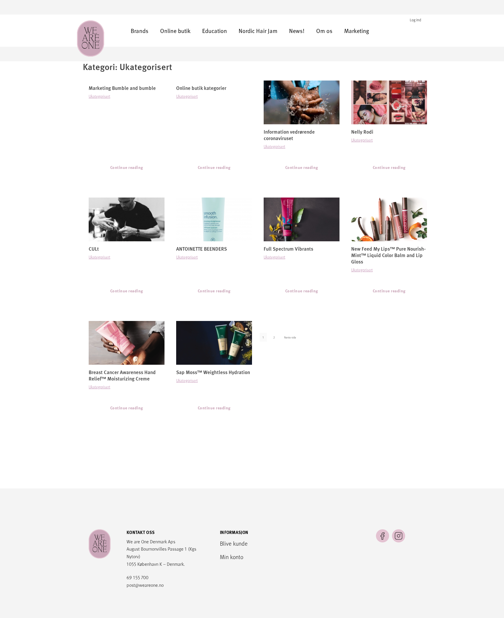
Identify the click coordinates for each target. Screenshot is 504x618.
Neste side (290, 337)
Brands (139, 30)
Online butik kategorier (201, 88)
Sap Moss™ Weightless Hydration (213, 372)
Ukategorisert (99, 96)
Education (214, 30)
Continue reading (126, 167)
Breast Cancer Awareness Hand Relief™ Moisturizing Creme (122, 375)
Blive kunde (234, 543)
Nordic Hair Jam (258, 30)
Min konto (231, 556)
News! (296, 30)
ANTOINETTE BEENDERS (201, 248)
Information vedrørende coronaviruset (289, 135)
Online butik (175, 30)
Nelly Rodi (362, 131)
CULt (94, 248)
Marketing (356, 30)
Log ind (415, 20)
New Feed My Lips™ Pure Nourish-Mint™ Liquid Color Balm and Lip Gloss (388, 255)
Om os (324, 30)
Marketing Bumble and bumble (122, 88)
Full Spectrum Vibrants (288, 248)
